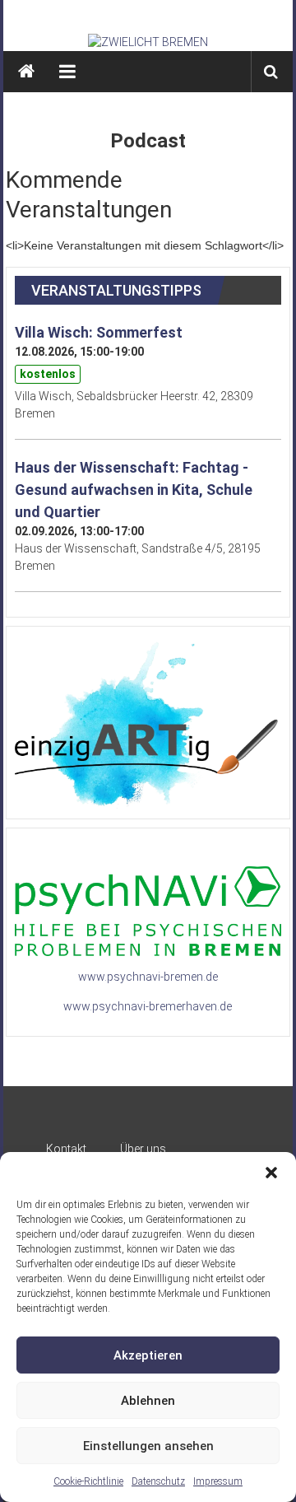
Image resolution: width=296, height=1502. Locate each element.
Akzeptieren (148, 1355)
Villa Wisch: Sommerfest (99, 332)
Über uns (143, 1148)
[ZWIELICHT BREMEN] (148, 42)
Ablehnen (148, 1400)
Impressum (218, 1481)
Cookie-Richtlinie (88, 1481)
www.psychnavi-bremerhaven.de (147, 1006)
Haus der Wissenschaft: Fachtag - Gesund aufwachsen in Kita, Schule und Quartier (133, 489)
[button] (271, 1172)
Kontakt (66, 1148)
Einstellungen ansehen (148, 1446)
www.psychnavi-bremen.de (148, 976)
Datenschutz (158, 1481)
